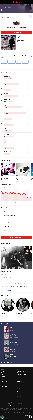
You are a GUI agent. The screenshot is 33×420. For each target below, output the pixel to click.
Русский (9, 403)
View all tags (17, 65)
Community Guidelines (22, 374)
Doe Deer (6, 87)
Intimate (6, 146)
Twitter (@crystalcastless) (10, 219)
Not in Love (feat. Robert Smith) (12, 140)
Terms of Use (22, 408)
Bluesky (19, 393)
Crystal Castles (7, 272)
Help (18, 376)
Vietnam (6, 122)
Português (3, 403)
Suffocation (7, 111)
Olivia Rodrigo (13, 335)
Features (3, 376)
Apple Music (6, 211)
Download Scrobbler (6, 381)
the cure (12, 334)
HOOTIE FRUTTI (14, 347)
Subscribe (19, 384)
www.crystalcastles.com (9, 215)
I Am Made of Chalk (8, 151)
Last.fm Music (18, 409)
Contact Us (4, 372)
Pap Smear (6, 134)
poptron (4, 61)
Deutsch (7, 402)
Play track (29, 77)
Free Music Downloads (6, 384)
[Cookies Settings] (2, 417)
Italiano (22, 402)
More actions (30, 16)
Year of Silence (7, 99)
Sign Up (19, 381)
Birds (5, 128)
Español (12, 402)
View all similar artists (6, 319)
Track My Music (20, 371)
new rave (25, 61)
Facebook (19, 390)
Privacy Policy (29, 408)
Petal (11, 354)
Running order (27, 72)
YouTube (19, 396)
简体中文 (23, 403)
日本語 (26, 402)
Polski (30, 402)
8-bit (18, 61)
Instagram (6, 230)
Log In (18, 383)
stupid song (13, 341)
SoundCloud (6, 226)
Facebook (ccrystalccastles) (10, 222)
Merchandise (4, 386)
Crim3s (3, 313)
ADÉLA (12, 329)
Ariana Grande (13, 356)
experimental (5, 65)
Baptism (6, 93)
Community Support (21, 372)
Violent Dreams (7, 116)
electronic (11, 61)
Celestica (6, 82)
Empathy (6, 105)
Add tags (12, 65)
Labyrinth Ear (19, 179)
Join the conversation (17, 237)
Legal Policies (4, 409)
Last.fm (16, 2)
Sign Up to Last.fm (16, 32)
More (31, 77)
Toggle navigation (2, 2)
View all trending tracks (6, 362)
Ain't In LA (12, 327)
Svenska (14, 403)
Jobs (2, 374)
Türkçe (18, 403)
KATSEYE (12, 349)
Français (17, 402)
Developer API (4, 383)
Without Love (4, 178)
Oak (17, 178)
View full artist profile (6, 290)
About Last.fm (4, 371)
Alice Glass (3, 179)
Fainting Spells (7, 76)
